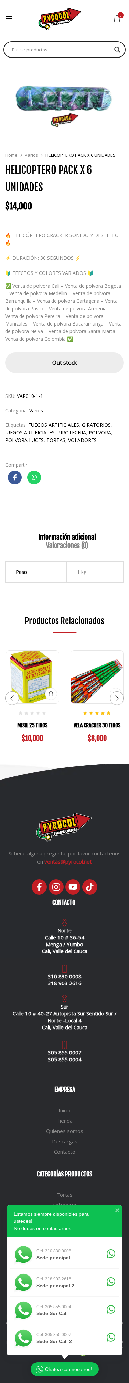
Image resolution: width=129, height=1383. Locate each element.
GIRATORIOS (96, 425)
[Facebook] (39, 887)
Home (11, 155)
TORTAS (55, 440)
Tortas (64, 1194)
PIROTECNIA (71, 432)
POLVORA (100, 432)
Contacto (64, 1151)
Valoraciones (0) (67, 545)
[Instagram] (56, 887)
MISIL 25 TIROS (32, 725)
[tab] (67, 537)
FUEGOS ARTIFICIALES (53, 425)
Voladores (65, 1204)
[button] (117, 18)
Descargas (64, 1141)
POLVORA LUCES (24, 440)
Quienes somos (64, 1130)
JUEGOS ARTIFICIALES (30, 432)
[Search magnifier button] (117, 49)
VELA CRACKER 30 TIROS (97, 725)
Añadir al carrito (51, 694)
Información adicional (67, 537)
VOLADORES (82, 440)
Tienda (64, 1120)
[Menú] (8, 18)
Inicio (64, 1110)
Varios (31, 155)
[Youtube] (72, 887)
